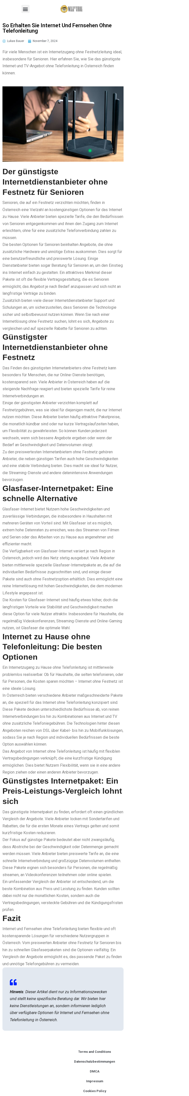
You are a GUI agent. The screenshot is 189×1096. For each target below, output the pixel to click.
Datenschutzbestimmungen (94, 1061)
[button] (25, 9)
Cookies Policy (94, 1091)
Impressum (94, 1081)
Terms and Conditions (94, 1052)
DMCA (94, 1071)
